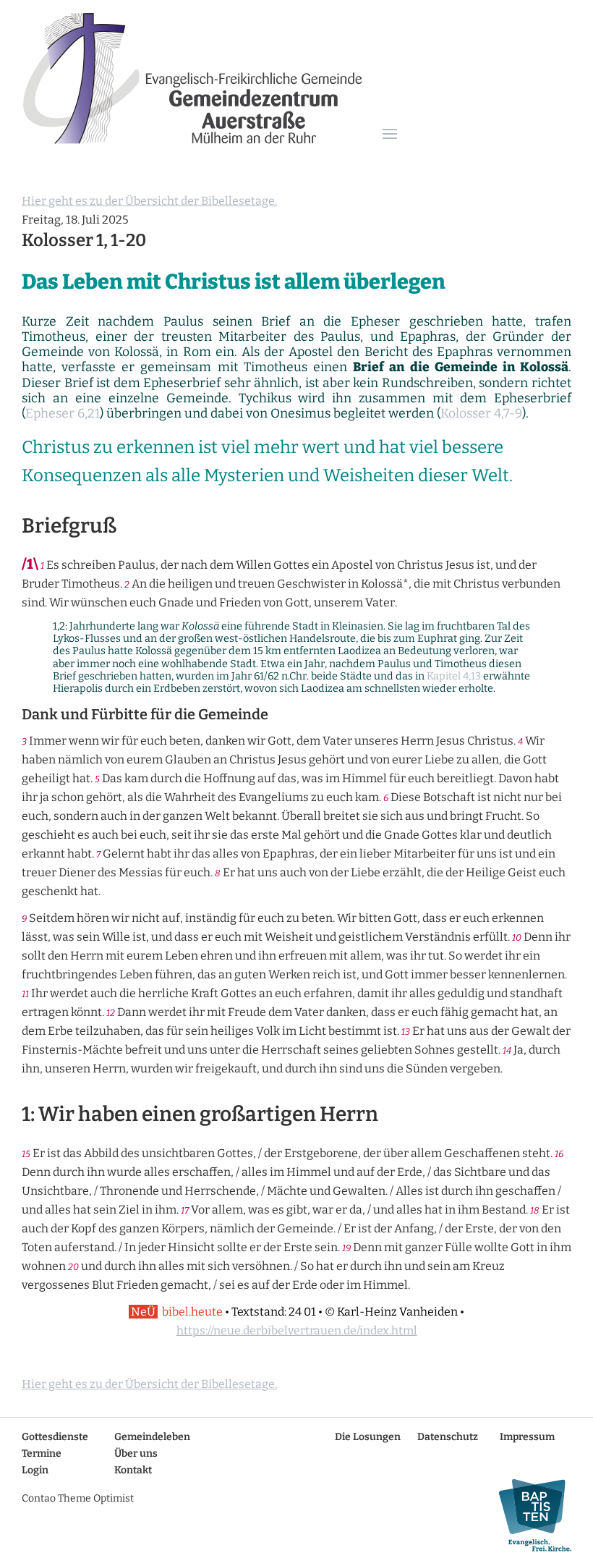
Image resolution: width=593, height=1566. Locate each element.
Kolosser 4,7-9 (481, 413)
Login (35, 1470)
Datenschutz (447, 1437)
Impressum (527, 1437)
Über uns (136, 1453)
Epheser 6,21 (62, 413)
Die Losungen (368, 1437)
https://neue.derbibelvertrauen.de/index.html (296, 1330)
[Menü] (390, 134)
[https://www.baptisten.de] (529, 1515)
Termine (41, 1453)
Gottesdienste (55, 1437)
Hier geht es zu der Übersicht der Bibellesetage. (149, 201)
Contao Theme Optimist (78, 1498)
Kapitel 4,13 (454, 676)
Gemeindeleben (152, 1437)
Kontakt (133, 1470)
